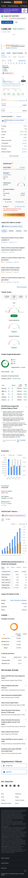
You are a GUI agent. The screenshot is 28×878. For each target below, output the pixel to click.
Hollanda (24, 609)
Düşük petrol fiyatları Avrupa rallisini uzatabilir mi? (12, 239)
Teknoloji (24, 603)
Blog (2, 793)
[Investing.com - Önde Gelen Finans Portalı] (8, 2)
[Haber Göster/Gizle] (10, 60)
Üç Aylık (8, 519)
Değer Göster (22, 100)
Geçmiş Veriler (21, 56)
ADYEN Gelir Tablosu (9, 511)
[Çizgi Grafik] (5, 60)
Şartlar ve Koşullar (5, 858)
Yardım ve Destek (19, 800)
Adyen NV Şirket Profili (10, 594)
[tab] (6, 297)
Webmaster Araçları (6, 803)
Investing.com (4, 242)
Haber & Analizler (17, 53)
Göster (17, 587)
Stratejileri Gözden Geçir (11, 48)
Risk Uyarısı (4, 868)
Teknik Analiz (6, 292)
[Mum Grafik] (3, 60)
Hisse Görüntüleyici (13, 6)
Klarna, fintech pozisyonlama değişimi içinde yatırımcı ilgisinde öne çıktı (13, 249)
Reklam (17, 797)
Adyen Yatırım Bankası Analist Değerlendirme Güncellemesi (10, 269)
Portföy (3, 800)
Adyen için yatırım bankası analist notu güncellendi (13, 259)
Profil (9, 56)
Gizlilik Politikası (5, 863)
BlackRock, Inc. (6, 663)
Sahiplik (14, 56)
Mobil (2, 797)
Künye (17, 803)
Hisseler (4, 6)
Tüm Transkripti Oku (21, 440)
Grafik (8, 53)
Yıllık (2, 519)
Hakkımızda (18, 793)
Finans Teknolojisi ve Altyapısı (18, 600)
